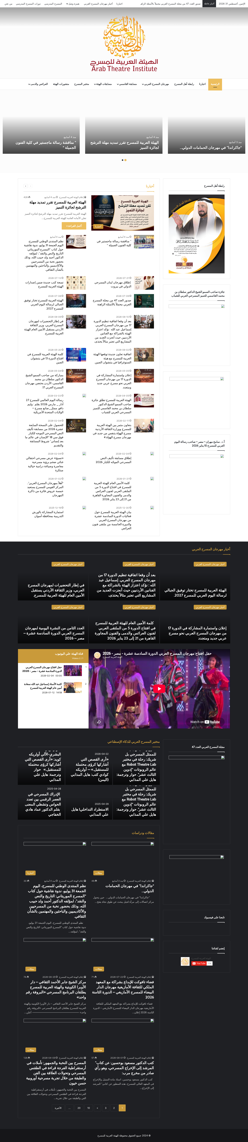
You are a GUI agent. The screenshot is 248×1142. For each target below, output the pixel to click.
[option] (206, 125)
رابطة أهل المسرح (184, 84)
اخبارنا (119, 3)
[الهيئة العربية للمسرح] (124, 43)
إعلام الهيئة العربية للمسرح (71, 197)
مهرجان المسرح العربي (156, 84)
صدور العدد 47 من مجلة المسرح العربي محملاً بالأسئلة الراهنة (170, 3)
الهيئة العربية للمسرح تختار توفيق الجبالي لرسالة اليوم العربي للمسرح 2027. (43, 304)
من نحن (8, 3)
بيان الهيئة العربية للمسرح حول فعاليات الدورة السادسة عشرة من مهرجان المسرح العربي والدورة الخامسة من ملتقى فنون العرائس (111, 520)
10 (88, 1107)
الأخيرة (58, 1107)
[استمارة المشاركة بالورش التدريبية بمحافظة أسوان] (84, 507)
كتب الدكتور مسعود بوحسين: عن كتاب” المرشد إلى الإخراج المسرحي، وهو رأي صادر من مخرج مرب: (124, 1068)
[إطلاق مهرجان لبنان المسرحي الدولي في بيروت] (144, 283)
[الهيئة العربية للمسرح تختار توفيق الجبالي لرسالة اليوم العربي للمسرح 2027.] (76, 301)
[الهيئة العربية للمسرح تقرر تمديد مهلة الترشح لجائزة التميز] (123, 125)
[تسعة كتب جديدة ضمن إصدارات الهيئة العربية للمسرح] (76, 283)
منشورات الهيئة (61, 84)
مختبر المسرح (81, 84)
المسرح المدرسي (53, 3)
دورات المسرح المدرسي (28, 3)
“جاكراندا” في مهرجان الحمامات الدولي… (210, 147)
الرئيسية (215, 84)
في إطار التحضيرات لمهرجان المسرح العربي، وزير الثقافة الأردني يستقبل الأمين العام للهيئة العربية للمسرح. (56, 590)
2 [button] (122, 160)
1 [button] (125, 160)
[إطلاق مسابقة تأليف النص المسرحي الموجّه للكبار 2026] (152, 453)
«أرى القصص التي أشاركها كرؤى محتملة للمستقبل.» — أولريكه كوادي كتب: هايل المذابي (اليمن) (90, 769)
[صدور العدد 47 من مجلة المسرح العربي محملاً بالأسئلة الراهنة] (144, 301)
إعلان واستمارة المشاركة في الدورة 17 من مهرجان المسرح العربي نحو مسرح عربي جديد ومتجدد (197, 633)
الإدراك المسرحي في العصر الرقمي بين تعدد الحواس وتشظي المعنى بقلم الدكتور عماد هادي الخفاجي (43, 804)
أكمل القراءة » (74, 225)
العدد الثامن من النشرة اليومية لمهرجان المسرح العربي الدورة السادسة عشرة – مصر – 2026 (54, 633)
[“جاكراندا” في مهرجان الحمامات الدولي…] (206, 125)
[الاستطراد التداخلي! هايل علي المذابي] (88, 803)
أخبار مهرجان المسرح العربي (98, 3)
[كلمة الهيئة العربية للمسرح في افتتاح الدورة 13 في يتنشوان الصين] (76, 355)
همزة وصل (73, 3)
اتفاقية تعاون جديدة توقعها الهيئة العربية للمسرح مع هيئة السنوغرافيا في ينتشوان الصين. (112, 358)
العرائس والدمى (39, 84)
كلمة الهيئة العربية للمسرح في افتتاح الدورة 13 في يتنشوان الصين (45, 358)
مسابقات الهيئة (104, 84)
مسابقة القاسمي (128, 84)
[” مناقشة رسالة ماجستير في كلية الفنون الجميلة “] (41, 125)
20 (79, 1107)
